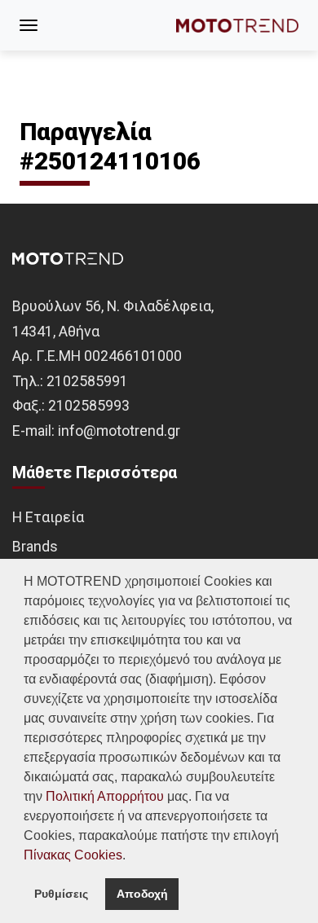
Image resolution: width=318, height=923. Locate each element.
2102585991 (87, 380)
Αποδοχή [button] (142, 893)
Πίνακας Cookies (73, 855)
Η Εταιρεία (48, 516)
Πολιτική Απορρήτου (105, 796)
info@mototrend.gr (119, 430)
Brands (35, 546)
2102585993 (89, 405)
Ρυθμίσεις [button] (61, 893)
